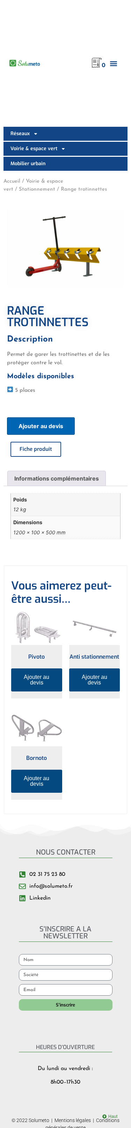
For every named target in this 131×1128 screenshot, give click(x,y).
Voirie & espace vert (33, 148)
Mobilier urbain (27, 163)
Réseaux (20, 133)
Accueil (11, 181)
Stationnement (37, 189)
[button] (113, 63)
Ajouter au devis (41, 426)
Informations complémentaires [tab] (56, 478)
